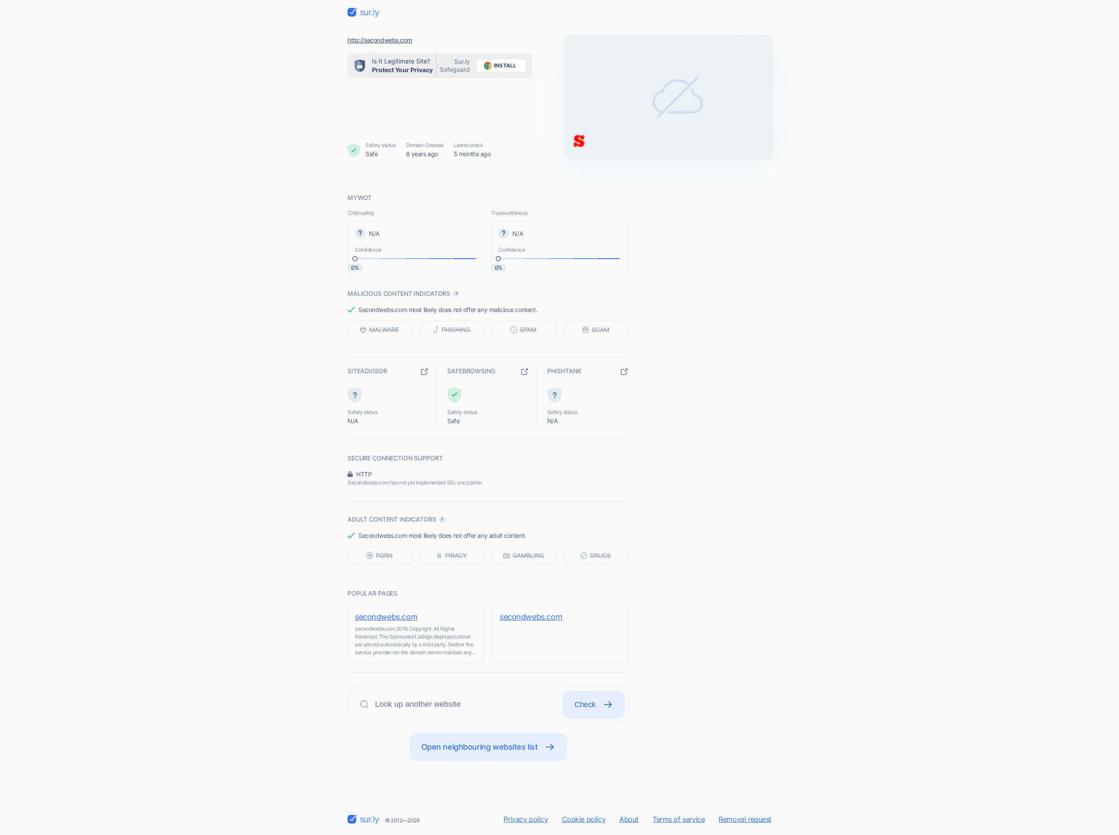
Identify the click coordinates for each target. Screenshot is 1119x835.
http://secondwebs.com (380, 40)
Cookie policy (584, 819)
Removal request (745, 819)
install (505, 65)
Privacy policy (526, 819)
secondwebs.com (386, 616)
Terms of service (679, 819)
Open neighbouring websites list (479, 746)
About (629, 819)
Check (585, 704)
